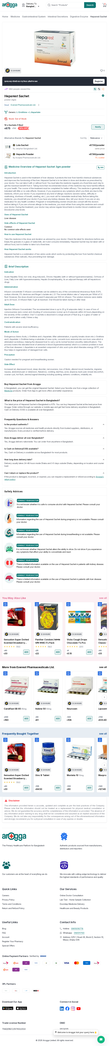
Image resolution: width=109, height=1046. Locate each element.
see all (103, 598)
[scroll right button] (104, 629)
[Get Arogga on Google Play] (7, 1008)
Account (5, 937)
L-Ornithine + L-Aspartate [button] (28, 112)
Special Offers (8, 946)
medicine (8, 391)
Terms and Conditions (11, 904)
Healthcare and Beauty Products (74, 908)
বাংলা (101, 167)
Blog (4, 928)
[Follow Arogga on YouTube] (79, 1009)
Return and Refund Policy (13, 908)
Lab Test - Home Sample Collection (75, 900)
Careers (5, 895)
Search (90, 5)
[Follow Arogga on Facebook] (67, 1009)
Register (99, 81)
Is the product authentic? (16, 424)
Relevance (95, 138)
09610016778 (77, 928)
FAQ (4, 933)
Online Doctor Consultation (71, 895)
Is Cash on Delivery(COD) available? (21, 449)
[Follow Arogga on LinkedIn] (62, 1009)
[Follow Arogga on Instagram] (73, 1009)
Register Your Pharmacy (12, 941)
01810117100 (79, 933)
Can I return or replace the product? (21, 473)
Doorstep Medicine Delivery (72, 904)
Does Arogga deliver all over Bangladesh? (24, 438)
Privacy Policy (8, 900)
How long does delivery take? (18, 459)
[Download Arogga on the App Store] (21, 1008)
